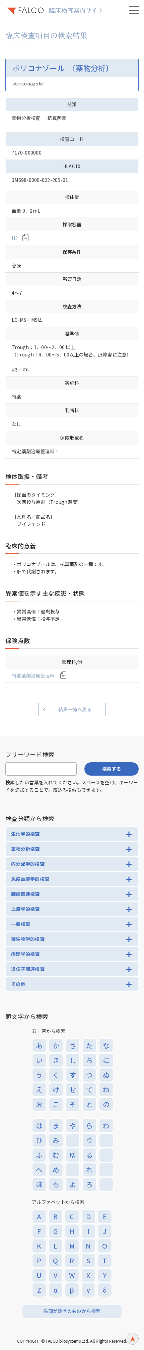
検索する (111, 768)
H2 (15, 238)
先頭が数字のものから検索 (72, 1311)
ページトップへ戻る (133, 1339)
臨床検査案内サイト (76, 10)
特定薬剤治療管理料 (34, 675)
